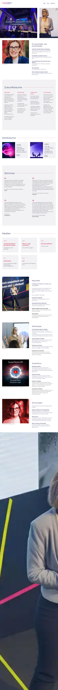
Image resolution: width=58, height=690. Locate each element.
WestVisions (7, 261)
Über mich (53, 3)
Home (44, 3)
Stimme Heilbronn (46, 243)
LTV (23, 261)
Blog (48, 3)
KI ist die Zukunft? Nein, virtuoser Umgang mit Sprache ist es (48, 150)
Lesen (46, 155)
